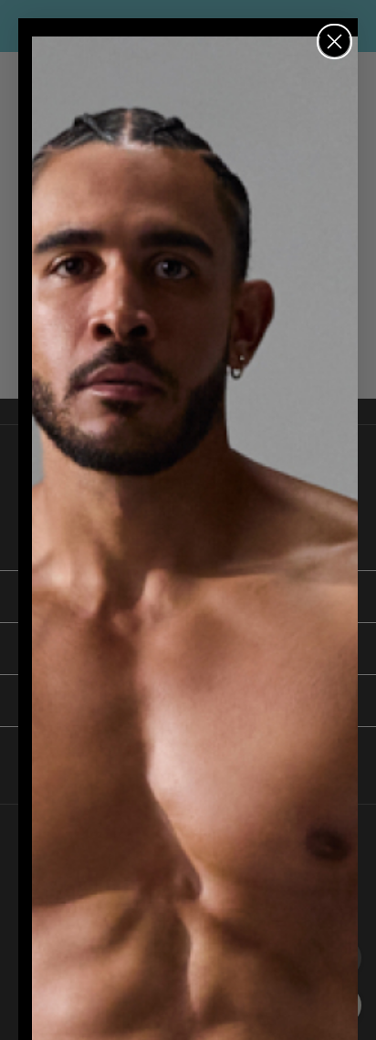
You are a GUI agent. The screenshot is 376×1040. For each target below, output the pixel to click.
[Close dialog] (334, 41)
